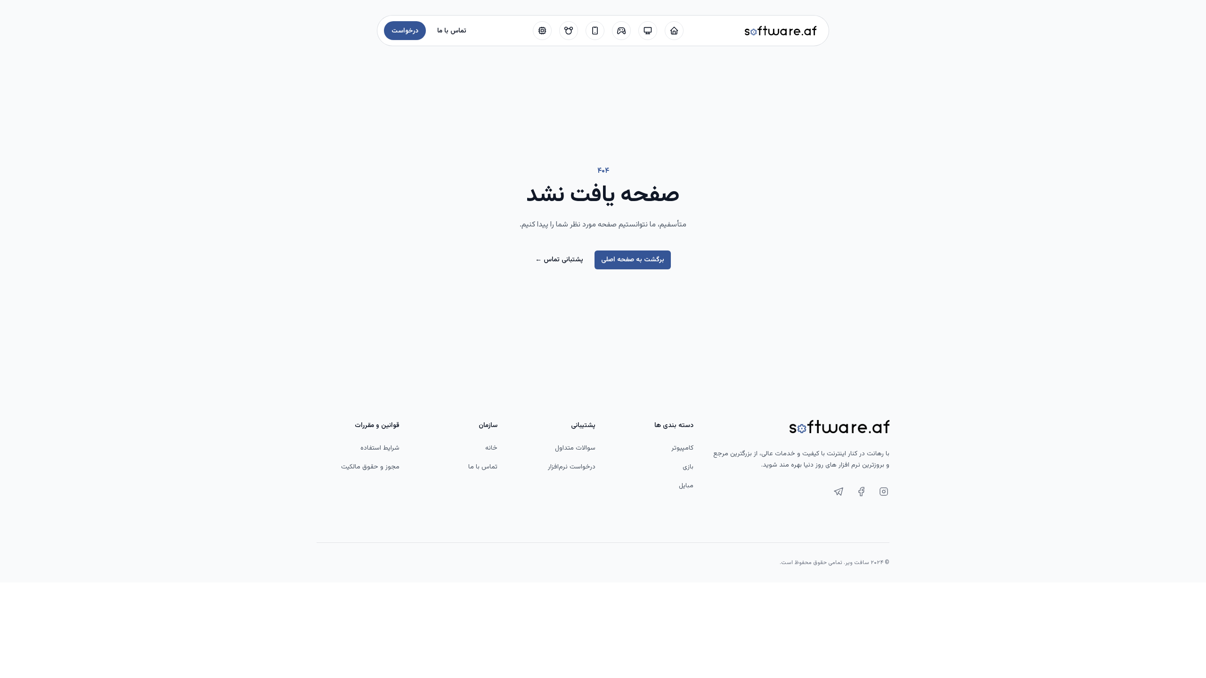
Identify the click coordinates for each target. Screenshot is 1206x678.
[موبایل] (595, 30)
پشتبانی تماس (559, 260)
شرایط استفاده (379, 448)
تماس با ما (482, 467)
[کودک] (568, 30)
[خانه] (674, 30)
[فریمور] (542, 30)
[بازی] (621, 30)
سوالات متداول (575, 448)
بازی (688, 467)
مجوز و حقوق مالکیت (370, 467)
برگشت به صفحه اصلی (632, 260)
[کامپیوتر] (647, 30)
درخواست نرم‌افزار (571, 467)
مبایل (686, 486)
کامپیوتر (682, 448)
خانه (491, 448)
